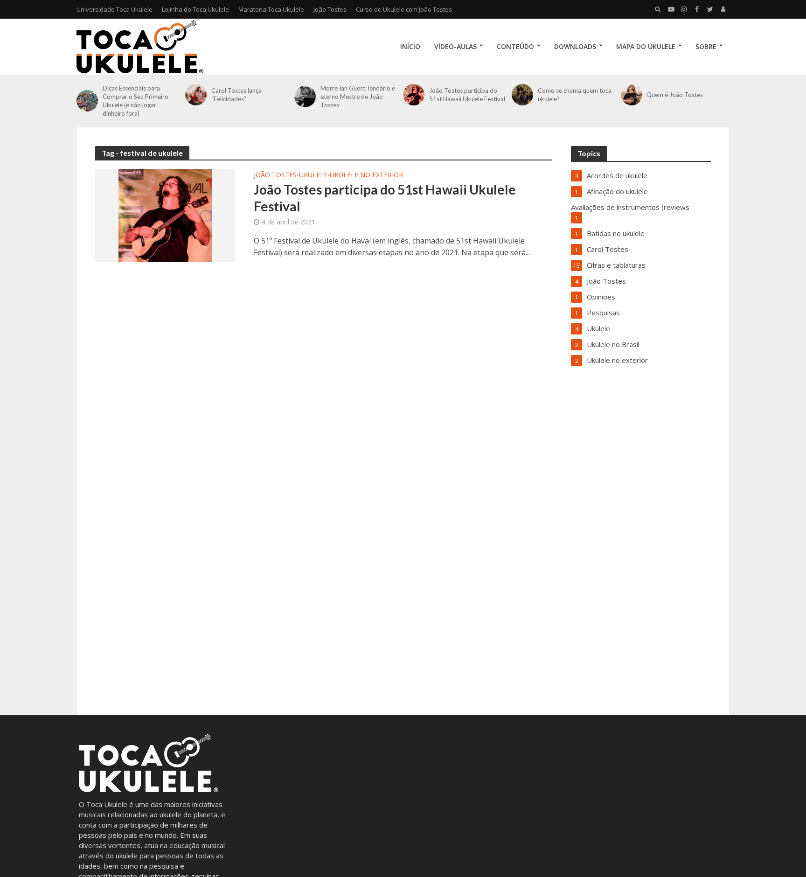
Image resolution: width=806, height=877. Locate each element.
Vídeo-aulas (455, 46)
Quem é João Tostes (674, 94)
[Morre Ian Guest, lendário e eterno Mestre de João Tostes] (305, 96)
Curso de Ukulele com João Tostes (404, 9)
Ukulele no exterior (366, 175)
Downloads (575, 46)
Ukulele (313, 175)
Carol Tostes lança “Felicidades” (236, 95)
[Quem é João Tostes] (631, 94)
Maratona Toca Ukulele (271, 9)
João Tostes (330, 9)
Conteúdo (515, 46)
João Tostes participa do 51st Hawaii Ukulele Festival (467, 95)
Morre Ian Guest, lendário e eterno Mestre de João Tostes (357, 96)
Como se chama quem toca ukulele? (574, 95)
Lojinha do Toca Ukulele (195, 9)
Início (410, 46)
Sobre (705, 46)
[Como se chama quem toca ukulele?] (522, 94)
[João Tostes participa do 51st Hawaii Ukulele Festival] (413, 94)
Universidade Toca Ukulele (114, 9)
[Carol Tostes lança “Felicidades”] (196, 94)
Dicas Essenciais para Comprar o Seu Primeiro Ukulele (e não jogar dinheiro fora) (135, 100)
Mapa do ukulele (645, 46)
